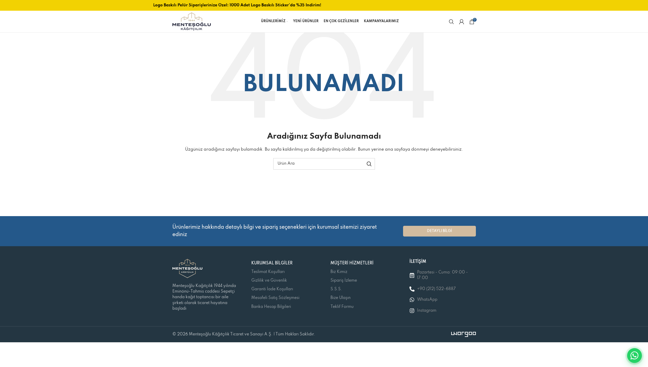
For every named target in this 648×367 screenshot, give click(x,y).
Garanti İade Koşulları (272, 289)
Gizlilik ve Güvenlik (269, 281)
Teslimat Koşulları (268, 272)
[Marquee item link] (234, 5)
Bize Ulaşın (340, 298)
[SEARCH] (369, 164)
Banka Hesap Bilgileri (271, 307)
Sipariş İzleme (343, 281)
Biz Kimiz (338, 272)
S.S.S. (336, 289)
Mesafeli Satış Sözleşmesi (275, 298)
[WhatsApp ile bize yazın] (634, 355)
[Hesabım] (462, 22)
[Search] (451, 22)
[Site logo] (191, 21)
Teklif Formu (342, 307)
